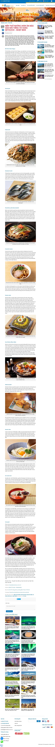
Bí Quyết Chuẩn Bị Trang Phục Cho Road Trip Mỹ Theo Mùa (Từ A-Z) (28, 696)
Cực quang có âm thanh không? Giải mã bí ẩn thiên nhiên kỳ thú (12, 669)
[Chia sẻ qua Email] (3, 36)
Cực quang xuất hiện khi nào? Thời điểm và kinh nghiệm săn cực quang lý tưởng (28, 627)
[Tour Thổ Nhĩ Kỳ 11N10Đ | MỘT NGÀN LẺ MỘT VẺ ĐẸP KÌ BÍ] (40, 51)
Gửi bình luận (9, 611)
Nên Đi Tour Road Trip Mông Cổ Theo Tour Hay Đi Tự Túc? (12, 710)
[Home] (3, 30)
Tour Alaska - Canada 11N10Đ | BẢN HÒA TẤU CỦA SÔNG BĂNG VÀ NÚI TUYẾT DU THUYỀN (49, 45)
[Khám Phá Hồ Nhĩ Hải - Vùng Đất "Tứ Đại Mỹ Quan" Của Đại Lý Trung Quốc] (40, 65)
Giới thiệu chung (18, 721)
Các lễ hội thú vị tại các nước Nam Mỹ (49, 76)
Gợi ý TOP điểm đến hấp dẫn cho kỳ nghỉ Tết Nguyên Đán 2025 (49, 70)
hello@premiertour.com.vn (7, 729)
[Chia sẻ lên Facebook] (3, 33)
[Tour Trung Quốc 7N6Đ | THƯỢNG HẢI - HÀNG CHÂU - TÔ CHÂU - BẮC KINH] (40, 57)
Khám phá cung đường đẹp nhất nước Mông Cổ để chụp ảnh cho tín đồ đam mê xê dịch (12, 682)
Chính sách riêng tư (5, 740)
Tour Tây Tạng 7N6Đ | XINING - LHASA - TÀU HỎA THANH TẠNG (49, 37)
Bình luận (3, 27)
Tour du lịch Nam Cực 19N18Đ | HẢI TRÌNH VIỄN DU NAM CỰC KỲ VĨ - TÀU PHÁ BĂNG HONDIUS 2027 (49, 31)
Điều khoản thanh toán (5, 736)
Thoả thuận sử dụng (5, 738)
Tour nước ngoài (42, 42)
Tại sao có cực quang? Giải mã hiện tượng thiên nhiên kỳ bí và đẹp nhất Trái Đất (12, 641)
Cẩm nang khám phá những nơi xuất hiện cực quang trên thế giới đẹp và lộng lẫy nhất (12, 655)
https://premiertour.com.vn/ (15, 585)
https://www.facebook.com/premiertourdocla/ (19, 592)
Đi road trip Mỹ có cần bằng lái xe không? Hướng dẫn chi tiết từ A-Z (12, 627)
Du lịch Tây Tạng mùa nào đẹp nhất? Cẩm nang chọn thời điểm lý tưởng (28, 669)
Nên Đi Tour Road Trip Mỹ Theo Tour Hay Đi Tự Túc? (12, 696)
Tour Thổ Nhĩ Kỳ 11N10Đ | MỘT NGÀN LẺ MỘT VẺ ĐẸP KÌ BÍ (49, 51)
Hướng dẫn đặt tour (5, 734)
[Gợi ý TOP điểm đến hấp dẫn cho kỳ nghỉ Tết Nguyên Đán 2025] (40, 71)
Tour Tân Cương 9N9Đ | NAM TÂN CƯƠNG (48, 26)
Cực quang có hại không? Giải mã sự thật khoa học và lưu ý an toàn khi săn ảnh (28, 655)
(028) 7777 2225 (12, 587)
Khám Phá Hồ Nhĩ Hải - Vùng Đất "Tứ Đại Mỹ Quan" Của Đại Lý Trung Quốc (49, 65)
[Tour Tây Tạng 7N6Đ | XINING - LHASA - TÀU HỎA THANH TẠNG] (40, 37)
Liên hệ (16, 723)
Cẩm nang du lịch (42, 61)
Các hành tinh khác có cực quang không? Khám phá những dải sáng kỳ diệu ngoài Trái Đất (28, 641)
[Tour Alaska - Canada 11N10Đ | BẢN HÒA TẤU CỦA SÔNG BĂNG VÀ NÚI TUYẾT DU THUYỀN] (40, 46)
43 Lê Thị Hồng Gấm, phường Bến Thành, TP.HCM (19, 589)
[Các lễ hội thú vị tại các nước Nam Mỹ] (40, 77)
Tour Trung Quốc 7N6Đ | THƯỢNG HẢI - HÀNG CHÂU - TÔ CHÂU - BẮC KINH (49, 56)
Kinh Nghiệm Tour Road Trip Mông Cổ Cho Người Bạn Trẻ (27, 710)
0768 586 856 (19, 587)
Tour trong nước (42, 23)
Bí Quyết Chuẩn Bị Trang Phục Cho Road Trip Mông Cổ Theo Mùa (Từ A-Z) (28, 682)
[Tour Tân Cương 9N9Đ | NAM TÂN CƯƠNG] (40, 27)
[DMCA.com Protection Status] (26, 733)
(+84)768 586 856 (5, 723)
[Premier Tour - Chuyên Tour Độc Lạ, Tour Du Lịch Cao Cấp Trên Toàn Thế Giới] (7, 5)
